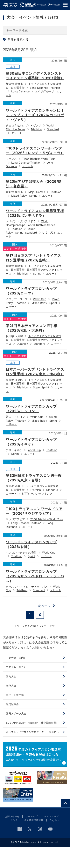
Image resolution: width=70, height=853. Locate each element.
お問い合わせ (12, 816)
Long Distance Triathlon (45, 87)
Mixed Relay (19, 195)
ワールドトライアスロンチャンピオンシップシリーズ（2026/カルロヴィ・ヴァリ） (35, 115)
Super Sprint (41, 387)
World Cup (39, 299)
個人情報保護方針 (34, 820)
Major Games (36, 192)
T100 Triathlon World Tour (38, 158)
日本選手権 (17, 87)
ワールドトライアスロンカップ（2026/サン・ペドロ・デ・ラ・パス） (35, 576)
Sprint (33, 195)
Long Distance (20, 91)
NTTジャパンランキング (37, 493)
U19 (44, 232)
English (54, 820)
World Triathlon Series (41, 225)
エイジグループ (44, 91)
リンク (14, 820)
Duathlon (22, 343)
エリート (16, 133)
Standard (53, 129)
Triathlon (36, 129)
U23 (52, 232)
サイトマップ (51, 816)
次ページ (44, 605)
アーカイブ (32, 816)
